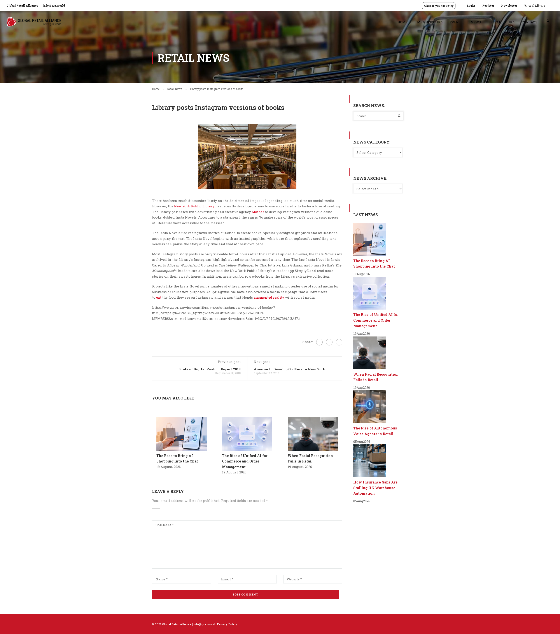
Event (455, 22)
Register (488, 5)
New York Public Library (194, 206)
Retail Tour (501, 22)
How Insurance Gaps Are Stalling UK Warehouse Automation (375, 488)
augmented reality (269, 297)
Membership (428, 22)
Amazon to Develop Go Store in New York (289, 369)
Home (402, 22)
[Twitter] (329, 342)
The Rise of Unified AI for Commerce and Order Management (245, 461)
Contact (529, 22)
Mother (258, 212)
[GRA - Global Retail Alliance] (34, 24)
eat (158, 297)
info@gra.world (54, 5)
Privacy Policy (227, 624)
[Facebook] (319, 342)
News (476, 22)
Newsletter (509, 5)
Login (471, 5)
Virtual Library (534, 5)
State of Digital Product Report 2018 (210, 369)
